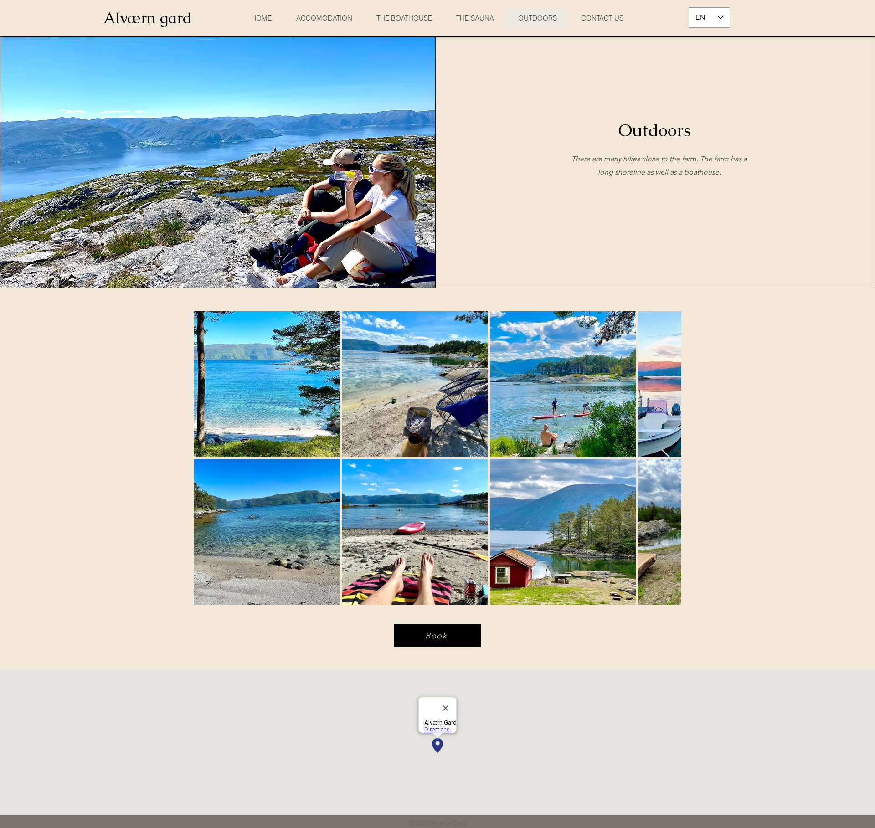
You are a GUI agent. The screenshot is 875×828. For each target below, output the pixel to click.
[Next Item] (665, 458)
